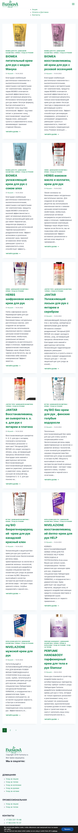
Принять (67, 829)
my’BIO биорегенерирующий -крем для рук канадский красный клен (19, 533)
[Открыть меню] (73, 4)
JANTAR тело (49, 289)
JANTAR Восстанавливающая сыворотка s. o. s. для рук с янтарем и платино (19, 418)
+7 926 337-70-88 (13, 820)
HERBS (46, 170)
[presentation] (19, 35)
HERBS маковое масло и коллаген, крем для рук (57, 180)
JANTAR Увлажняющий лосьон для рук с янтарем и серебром (56, 303)
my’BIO (46, 404)
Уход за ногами (12, 791)
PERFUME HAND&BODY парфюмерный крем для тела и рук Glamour (55, 659)
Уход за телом (12, 782)
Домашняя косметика (58, 170)
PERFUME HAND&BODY (51, 641)
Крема (17, 52)
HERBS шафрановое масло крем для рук (20, 299)
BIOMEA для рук (11, 51)
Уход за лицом (12, 779)
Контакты (36, 15)
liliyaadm (10, 73)
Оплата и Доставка (40, 12)
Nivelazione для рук (51, 519)
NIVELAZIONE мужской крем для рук (19, 651)
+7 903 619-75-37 (13, 823)
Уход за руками (27, 52)
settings (54, 831)
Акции (34, 9)
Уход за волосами (13, 785)
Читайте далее (13, 131)
